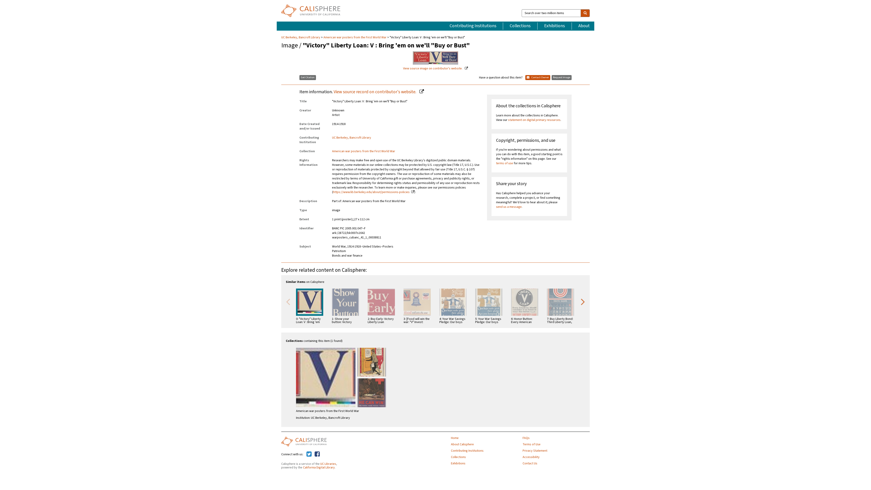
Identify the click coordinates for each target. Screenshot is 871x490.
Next (583, 301)
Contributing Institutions (473, 26)
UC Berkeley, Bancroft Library (301, 37)
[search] (585, 13)
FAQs (526, 438)
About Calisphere (462, 444)
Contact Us (530, 463)
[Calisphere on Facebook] (317, 454)
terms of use (504, 163)
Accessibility (531, 457)
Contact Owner (540, 77)
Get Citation (308, 77)
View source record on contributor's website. (375, 92)
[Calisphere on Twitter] (309, 454)
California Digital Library (319, 467)
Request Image (561, 77)
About (584, 26)
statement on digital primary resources (534, 120)
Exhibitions (554, 26)
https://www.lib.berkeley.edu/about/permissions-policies (371, 192)
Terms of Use (532, 444)
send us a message (509, 207)
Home (455, 438)
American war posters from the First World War (355, 37)
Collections (520, 26)
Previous (288, 301)
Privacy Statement (535, 450)
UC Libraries (328, 464)
